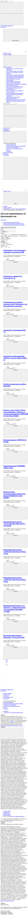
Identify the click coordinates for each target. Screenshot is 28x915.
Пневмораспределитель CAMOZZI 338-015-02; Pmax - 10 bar (15, 579)
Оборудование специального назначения (16, 84)
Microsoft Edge (6, 815)
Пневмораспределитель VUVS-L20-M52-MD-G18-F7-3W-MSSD (14, 524)
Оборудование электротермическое (15, 77)
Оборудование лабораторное (13, 81)
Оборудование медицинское (13, 82)
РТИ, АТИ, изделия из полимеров (14, 90)
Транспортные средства (12, 85)
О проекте (8, 151)
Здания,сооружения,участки (13, 97)
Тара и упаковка (10, 91)
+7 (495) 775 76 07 (7, 712)
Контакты (5, 153)
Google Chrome (7, 811)
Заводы (8, 150)
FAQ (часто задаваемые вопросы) (14, 148)
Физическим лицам (8, 152)
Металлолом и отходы (11, 98)
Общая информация (11, 144)
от (1, 230)
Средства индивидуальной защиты (14, 93)
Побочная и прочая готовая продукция (15, 99)
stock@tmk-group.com (18, 712)
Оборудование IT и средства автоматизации (13, 79)
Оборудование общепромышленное (15, 75)
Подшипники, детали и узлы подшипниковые (13, 88)
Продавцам (6, 155)
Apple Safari (6, 812)
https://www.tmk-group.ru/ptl (7, 900)
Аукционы (6, 129)
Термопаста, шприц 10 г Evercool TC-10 (12, 277)
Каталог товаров (7, 54)
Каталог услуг (6, 128)
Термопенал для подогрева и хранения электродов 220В (14, 251)
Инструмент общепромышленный (14, 86)
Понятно (3, 727)
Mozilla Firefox (6, 813)
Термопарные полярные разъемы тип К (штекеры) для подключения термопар (15, 304)
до (1, 231)
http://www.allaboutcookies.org (17, 816)
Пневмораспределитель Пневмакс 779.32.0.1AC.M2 (13, 636)
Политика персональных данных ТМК (15, 146)
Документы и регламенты (12, 147)
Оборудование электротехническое (15, 76)
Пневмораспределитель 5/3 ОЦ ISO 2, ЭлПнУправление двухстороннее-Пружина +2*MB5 (14, 608)
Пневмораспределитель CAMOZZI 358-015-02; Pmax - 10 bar (15, 552)
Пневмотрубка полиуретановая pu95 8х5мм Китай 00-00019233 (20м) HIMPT (14, 495)
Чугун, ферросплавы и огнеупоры (14, 71)
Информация (6, 130)
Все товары (3, 219)
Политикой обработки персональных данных (12, 725)
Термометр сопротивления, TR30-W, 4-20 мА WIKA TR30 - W (15, 358)
